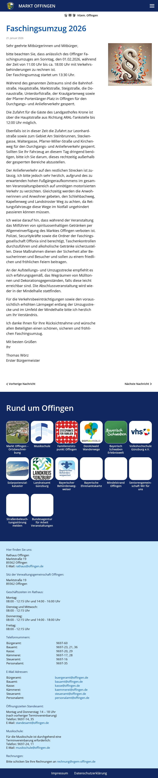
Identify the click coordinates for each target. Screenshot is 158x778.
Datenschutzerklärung (90, 773)
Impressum (59, 773)
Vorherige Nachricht (22, 384)
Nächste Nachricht (137, 384)
